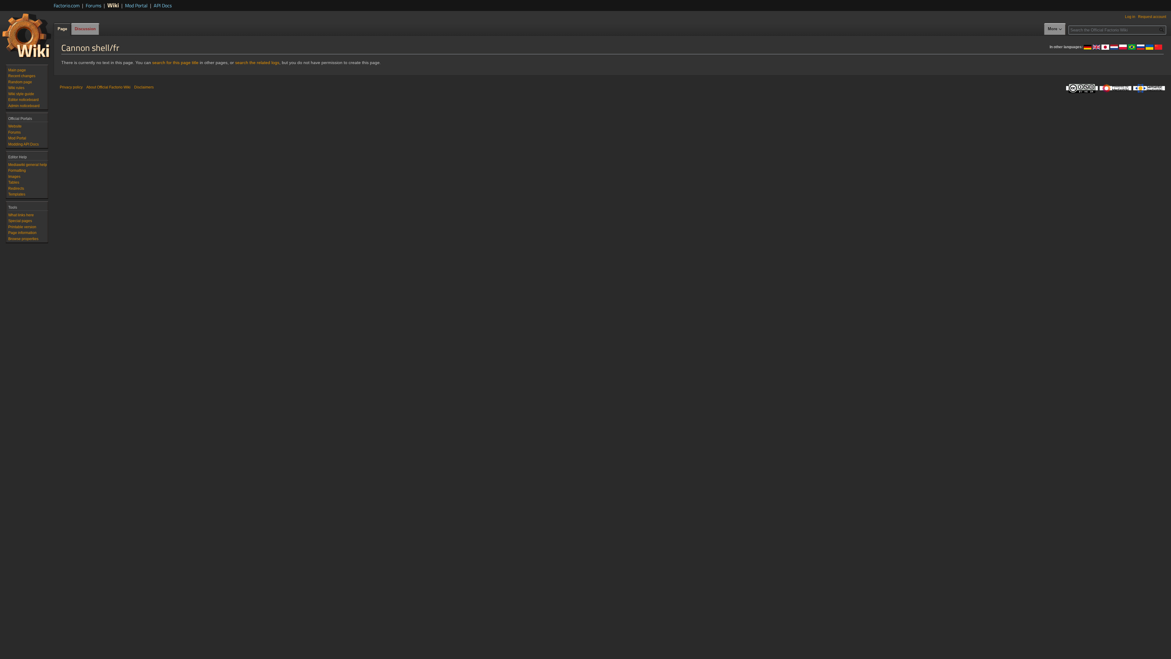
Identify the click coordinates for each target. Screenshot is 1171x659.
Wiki (113, 5)
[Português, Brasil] (1132, 46)
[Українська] (1149, 46)
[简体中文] (1158, 46)
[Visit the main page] (26, 35)
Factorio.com (67, 5)
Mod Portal (136, 5)
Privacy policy (71, 87)
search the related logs (257, 62)
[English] (1096, 46)
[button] (1055, 29)
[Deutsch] (1087, 46)
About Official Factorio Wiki (108, 87)
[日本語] (1105, 46)
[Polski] (1123, 46)
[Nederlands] (1114, 46)
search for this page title (175, 62)
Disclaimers (144, 87)
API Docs (163, 5)
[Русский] (1140, 46)
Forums (93, 5)
